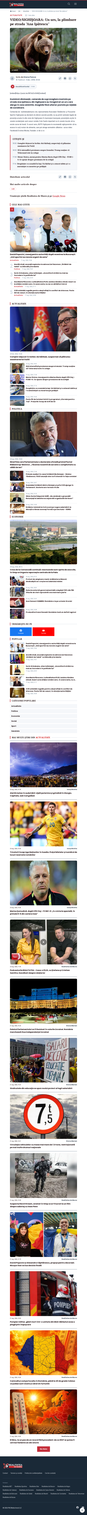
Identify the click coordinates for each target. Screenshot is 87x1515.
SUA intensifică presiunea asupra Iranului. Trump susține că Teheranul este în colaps (43, 151)
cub (13, 189)
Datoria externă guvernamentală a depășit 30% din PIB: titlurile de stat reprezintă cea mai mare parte (50, 591)
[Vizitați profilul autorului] (12, 78)
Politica (17, 269)
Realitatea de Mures (69, 967)
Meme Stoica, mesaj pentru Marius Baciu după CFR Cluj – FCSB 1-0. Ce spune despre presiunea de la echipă (46, 158)
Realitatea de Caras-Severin (45, 1490)
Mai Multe (43, 1449)
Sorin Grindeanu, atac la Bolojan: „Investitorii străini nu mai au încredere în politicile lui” (50, 667)
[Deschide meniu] (75, 4)
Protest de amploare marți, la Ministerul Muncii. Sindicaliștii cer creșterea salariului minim (46, 580)
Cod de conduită (50, 1473)
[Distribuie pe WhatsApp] (70, 78)
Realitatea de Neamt (41, 1494)
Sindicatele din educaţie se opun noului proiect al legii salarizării (41, 1088)
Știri (19, 11)
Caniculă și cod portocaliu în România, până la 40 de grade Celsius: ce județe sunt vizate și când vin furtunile (42, 1382)
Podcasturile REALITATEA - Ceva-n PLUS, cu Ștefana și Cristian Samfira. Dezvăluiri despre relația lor (40, 971)
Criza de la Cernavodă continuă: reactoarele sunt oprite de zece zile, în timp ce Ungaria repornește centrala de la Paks (43, 571)
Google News (59, 196)
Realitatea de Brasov (48, 1486)
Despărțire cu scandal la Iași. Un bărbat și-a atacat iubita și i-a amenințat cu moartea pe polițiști (43, 165)
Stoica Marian (71, 1026)
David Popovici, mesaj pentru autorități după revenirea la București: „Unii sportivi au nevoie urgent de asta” (43, 255)
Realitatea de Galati (26, 1494)
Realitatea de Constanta (58, 1494)
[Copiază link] (60, 78)
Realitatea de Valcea (63, 1490)
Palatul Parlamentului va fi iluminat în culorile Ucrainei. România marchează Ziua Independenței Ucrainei (41, 1030)
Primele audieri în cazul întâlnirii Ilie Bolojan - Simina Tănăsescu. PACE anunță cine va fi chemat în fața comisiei (51, 475)
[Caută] (69, 4)
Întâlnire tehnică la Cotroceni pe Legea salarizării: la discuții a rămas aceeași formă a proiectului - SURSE (48, 508)
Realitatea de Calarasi (10, 1490)
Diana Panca (30, 77)
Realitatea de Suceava (26, 1490)
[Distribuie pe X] (75, 78)
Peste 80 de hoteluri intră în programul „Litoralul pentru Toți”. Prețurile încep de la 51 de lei (50, 400)
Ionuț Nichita (72, 789)
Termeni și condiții (16, 1473)
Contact (5, 1473)
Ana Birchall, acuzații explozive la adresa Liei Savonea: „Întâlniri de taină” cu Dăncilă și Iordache (49, 656)
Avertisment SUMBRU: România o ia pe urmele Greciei (49, 601)
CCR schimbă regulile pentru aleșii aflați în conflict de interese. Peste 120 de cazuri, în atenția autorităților (44, 291)
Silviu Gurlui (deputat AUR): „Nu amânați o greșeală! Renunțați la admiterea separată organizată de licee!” (49, 497)
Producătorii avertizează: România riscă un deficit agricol (51, 612)
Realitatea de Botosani (10, 1494)
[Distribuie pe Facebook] (65, 78)
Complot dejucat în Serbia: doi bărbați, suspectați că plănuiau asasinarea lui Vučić (44, 144)
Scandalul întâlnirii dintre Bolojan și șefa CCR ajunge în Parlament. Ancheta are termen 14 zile (49, 486)
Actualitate (26, 11)
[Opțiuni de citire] (82, 1510)
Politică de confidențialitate (33, 1473)
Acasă (14, 11)
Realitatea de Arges (64, 1486)
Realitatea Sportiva (21, 1486)
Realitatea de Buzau (9, 1497)
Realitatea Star (34, 1486)
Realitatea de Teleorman (76, 1494)
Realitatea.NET (7, 1486)
